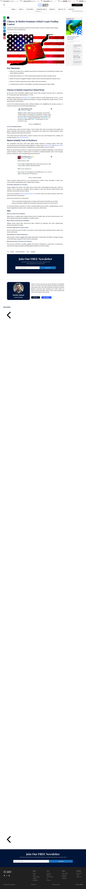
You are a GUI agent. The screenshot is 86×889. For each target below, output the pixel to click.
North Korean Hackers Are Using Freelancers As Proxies (77, 45)
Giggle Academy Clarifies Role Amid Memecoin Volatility (76, 56)
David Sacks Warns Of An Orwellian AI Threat (77, 62)
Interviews (64, 875)
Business (49, 873)
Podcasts (64, 876)
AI (47, 878)
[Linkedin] (9, 876)
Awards (34, 878)
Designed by (79, 884)
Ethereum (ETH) (58, 145)
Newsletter (35, 880)
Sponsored (78, 873)
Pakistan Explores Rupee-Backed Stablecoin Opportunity (73, 38)
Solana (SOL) (48, 145)
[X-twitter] (7, 876)
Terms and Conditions (56, 884)
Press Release (50, 876)
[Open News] (16, 9)
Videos (34, 873)
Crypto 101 (79, 876)
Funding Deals (36, 876)
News (34, 875)
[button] (4, 17)
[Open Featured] (33, 9)
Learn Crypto (65, 873)
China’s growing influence (27, 193)
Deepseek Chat (26, 97)
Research (64, 878)
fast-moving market (23, 137)
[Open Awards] (55, 9)
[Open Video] (23, 9)
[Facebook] (4, 876)
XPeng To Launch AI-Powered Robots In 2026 (77, 51)
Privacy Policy (33, 884)
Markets (49, 875)
